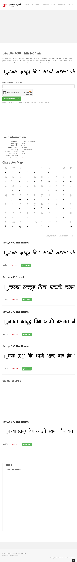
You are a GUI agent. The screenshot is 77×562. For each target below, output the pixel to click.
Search (70, 5)
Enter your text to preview (12, 83)
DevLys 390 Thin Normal (15, 346)
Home (27, 5)
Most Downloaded (48, 5)
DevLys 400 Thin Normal (15, 242)
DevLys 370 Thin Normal (15, 311)
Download (27, 265)
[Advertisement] (38, 26)
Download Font (12, 99)
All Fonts (35, 5)
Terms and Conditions (64, 558)
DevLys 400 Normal (13, 277)
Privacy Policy (53, 558)
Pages (73, 558)
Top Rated (61, 5)
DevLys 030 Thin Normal (15, 421)
